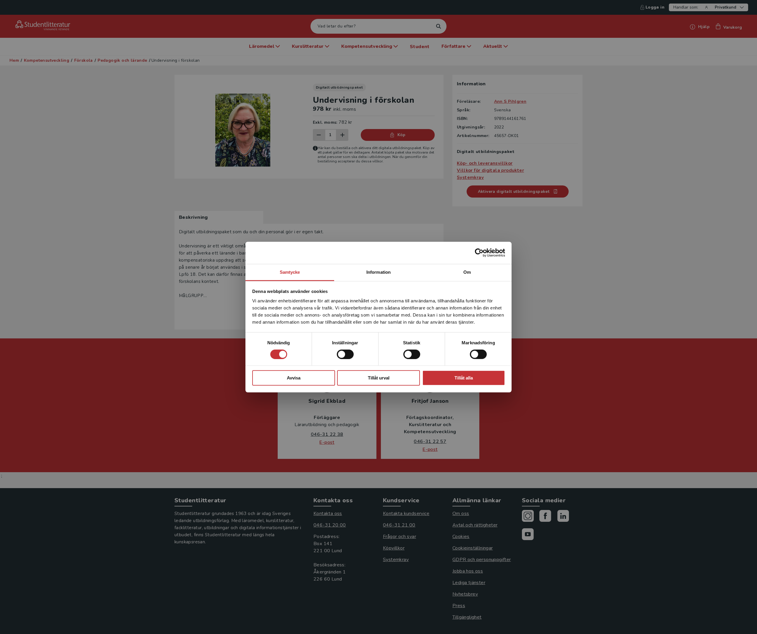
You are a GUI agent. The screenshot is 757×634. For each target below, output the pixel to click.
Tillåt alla (463, 377)
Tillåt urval (378, 377)
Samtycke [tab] (290, 271)
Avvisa (293, 377)
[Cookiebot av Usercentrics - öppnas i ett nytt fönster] (479, 252)
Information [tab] (378, 271)
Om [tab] (467, 271)
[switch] (345, 354)
